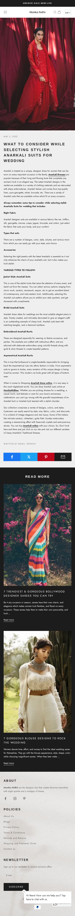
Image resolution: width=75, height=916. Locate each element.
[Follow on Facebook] (5, 798)
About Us (9, 816)
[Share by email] (63, 457)
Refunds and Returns (15, 838)
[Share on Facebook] (12, 457)
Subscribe (16, 886)
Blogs (7, 821)
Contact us (9, 849)
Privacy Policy (11, 827)
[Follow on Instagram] (15, 798)
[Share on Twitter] (29, 457)
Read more (9, 619)
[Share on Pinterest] (46, 457)
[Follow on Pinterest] (24, 798)
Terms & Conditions (14, 832)
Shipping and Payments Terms (20, 843)
